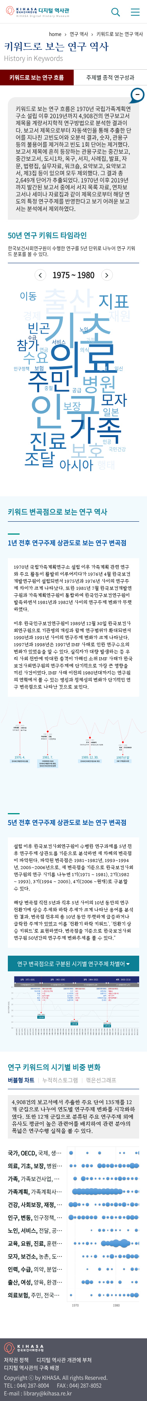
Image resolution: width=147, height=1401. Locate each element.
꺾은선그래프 (101, 1080)
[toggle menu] (135, 12)
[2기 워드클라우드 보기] (57, 984)
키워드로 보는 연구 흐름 (36, 77)
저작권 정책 (16, 1359)
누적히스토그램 (60, 1080)
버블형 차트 (21, 1080)
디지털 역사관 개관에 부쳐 (64, 1359)
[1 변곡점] (41, 1017)
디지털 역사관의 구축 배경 (31, 1367)
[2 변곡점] (74, 1023)
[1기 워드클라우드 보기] (26, 984)
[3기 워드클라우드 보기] (91, 984)
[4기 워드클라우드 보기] (125, 984)
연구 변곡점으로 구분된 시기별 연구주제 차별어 (71, 963)
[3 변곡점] (107, 1026)
